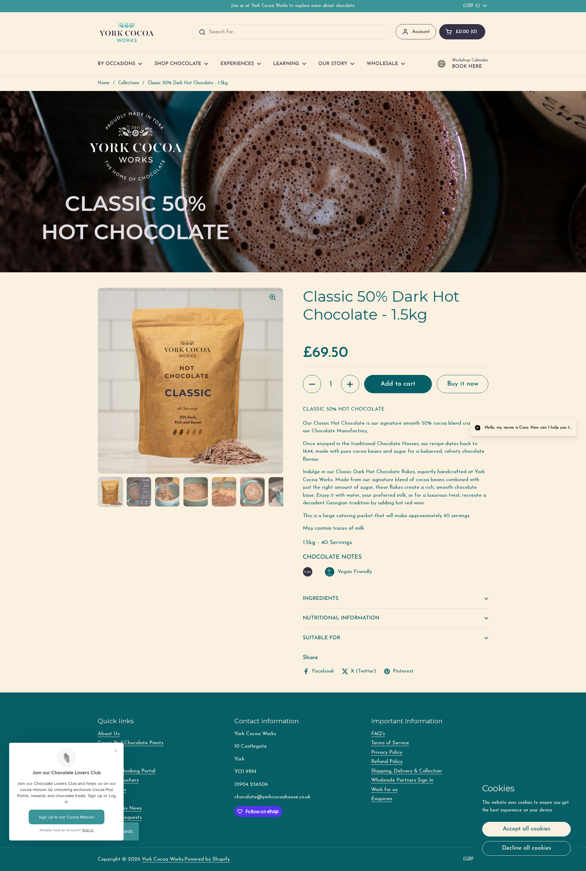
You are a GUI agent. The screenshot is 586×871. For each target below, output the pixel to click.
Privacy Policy (386, 752)
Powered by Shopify (207, 859)
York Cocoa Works (162, 859)
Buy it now (462, 384)
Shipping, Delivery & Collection (406, 771)
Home (104, 83)
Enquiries (381, 798)
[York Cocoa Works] (127, 32)
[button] (462, 31)
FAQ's (378, 733)
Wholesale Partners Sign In (402, 780)
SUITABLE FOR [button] (321, 638)
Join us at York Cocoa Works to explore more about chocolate (293, 6)
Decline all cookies (526, 848)
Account (421, 31)
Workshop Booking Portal (126, 771)
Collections (128, 83)
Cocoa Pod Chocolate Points (130, 743)
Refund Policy (387, 761)
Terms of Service (390, 743)
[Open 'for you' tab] (566, 428)
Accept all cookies (526, 829)
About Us (109, 733)
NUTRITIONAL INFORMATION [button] (341, 618)
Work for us (384, 789)
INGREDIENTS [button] (320, 598)
